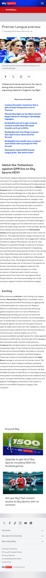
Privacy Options (8, 555)
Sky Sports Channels (12, 536)
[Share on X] (13, 76)
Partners (6, 530)
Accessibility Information (11, 558)
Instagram (20, 523)
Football (11, 10)
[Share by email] (28, 76)
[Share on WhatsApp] (21, 76)
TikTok (15, 523)
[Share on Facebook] (5, 76)
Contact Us (6, 562)
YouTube (25, 523)
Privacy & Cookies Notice (12, 552)
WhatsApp (30, 523)
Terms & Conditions (9, 549)
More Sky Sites (9, 541)
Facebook (9, 523)
